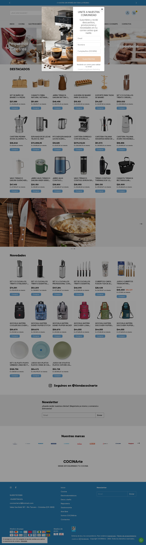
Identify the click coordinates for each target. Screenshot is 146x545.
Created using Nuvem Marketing (89, 69)
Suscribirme (89, 58)
